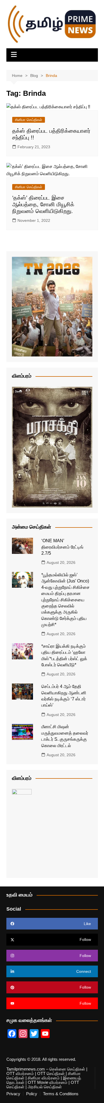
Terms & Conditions (60, 1094)
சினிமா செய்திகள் (28, 120)
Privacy (13, 1094)
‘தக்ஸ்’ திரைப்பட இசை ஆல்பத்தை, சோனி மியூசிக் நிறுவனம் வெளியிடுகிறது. (43, 204)
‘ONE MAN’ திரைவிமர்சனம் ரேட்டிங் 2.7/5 (62, 547)
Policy (31, 1094)
